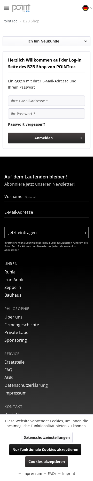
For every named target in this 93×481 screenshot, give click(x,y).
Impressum (15, 393)
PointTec (10, 21)
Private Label (16, 332)
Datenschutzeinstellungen (47, 437)
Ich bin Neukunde (43, 41)
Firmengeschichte (21, 325)
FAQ (8, 370)
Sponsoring (15, 340)
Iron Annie (14, 279)
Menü (6, 8)
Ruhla (10, 272)
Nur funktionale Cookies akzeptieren (45, 449)
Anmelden (43, 137)
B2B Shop (31, 21)
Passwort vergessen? (26, 124)
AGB (8, 377)
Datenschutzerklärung (26, 385)
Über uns (13, 317)
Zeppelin (12, 287)
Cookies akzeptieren (46, 461)
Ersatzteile (14, 362)
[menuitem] (6, 8)
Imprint (68, 473)
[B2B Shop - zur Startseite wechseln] (21, 7)
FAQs (52, 473)
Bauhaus (12, 295)
